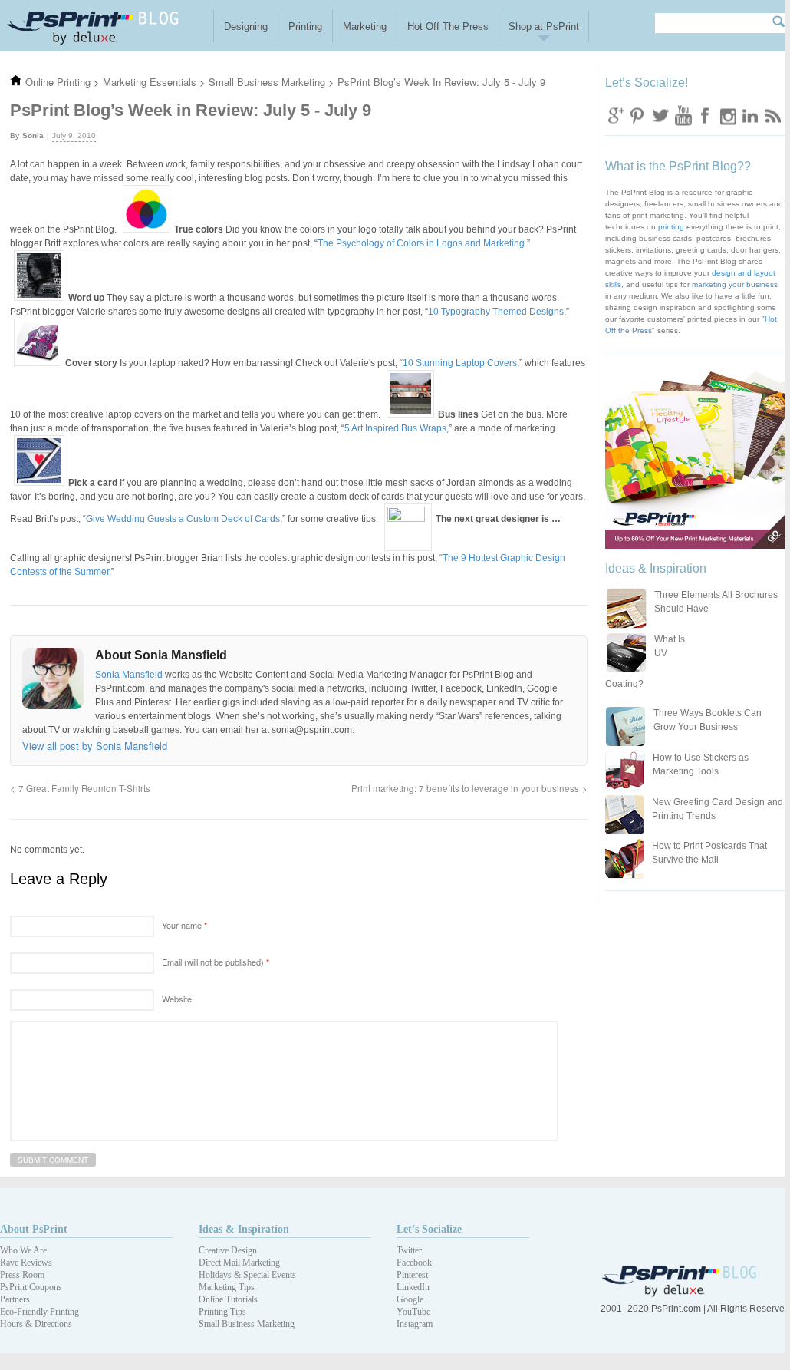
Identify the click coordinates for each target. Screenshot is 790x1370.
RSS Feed (771, 114)
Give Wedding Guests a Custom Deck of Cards (183, 518)
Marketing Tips (227, 1287)
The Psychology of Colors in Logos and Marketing (421, 243)
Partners (15, 1299)
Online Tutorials (228, 1299)
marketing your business (735, 284)
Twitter (660, 114)
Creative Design (228, 1250)
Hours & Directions (36, 1324)
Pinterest (412, 1274)
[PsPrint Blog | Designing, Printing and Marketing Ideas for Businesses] (106, 25)
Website (177, 998)
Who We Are (23, 1250)
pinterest (638, 114)
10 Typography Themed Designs (496, 311)
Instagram (727, 114)
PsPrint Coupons (31, 1287)
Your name (184, 925)
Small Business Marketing (247, 1324)
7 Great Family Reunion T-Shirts (84, 788)
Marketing (365, 26)
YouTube (413, 1311)
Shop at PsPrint (544, 26)
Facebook (705, 114)
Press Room (22, 1274)
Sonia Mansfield (130, 674)
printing (671, 227)
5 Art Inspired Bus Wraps (395, 428)
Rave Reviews (26, 1262)
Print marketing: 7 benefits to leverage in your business (465, 788)
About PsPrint (33, 1229)
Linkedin (749, 114)
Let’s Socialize (429, 1229)
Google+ (413, 1299)
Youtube (682, 114)
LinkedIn (413, 1287)
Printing (305, 26)
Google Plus (616, 114)
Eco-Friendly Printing (39, 1311)
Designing (246, 26)
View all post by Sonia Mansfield (94, 745)
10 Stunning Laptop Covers (460, 363)
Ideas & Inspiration (244, 1229)
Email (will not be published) (215, 962)
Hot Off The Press (448, 26)
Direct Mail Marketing (239, 1262)
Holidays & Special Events (247, 1274)
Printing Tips (222, 1311)
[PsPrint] (681, 1293)
